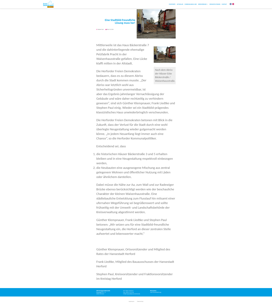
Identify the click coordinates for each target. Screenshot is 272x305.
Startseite (172, 4)
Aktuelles (180, 4)
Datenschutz (140, 301)
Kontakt (224, 4)
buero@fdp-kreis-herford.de (133, 294)
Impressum (131, 301)
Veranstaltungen (214, 4)
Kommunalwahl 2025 (191, 4)
